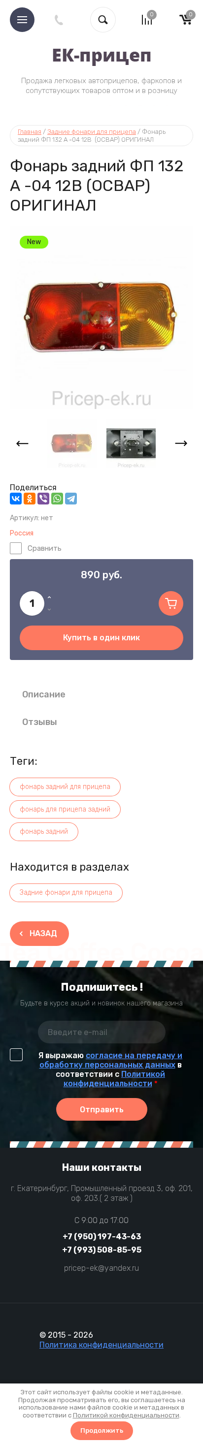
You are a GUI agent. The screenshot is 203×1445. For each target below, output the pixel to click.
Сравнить (45, 548)
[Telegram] (71, 498)
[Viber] (43, 498)
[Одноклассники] (29, 498)
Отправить (102, 1109)
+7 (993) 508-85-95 (101, 1250)
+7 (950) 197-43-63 (102, 1236)
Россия (22, 533)
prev (22, 443)
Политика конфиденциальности (101, 1345)
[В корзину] (171, 603)
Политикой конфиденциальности (115, 1078)
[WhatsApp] (57, 498)
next (181, 443)
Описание (44, 694)
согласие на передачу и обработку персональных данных (111, 1060)
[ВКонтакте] (16, 498)
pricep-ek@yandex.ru (101, 1268)
